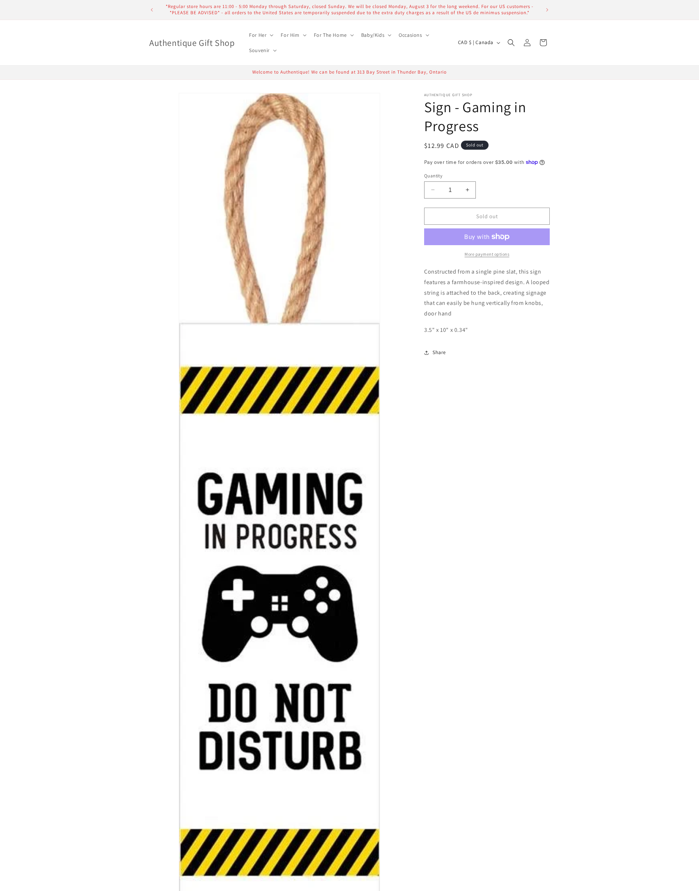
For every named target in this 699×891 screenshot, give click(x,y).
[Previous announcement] (152, 10)
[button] (260, 35)
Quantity (433, 175)
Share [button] (439, 352)
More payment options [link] (487, 254)
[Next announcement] (547, 10)
